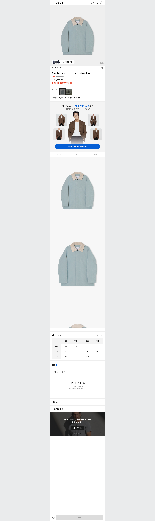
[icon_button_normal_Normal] (53, 2)
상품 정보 (59, 154)
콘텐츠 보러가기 (76, 428)
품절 (79, 518)
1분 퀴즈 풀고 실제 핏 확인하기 (77, 146)
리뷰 (95, 154)
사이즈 (77, 154)
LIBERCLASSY (57, 68)
